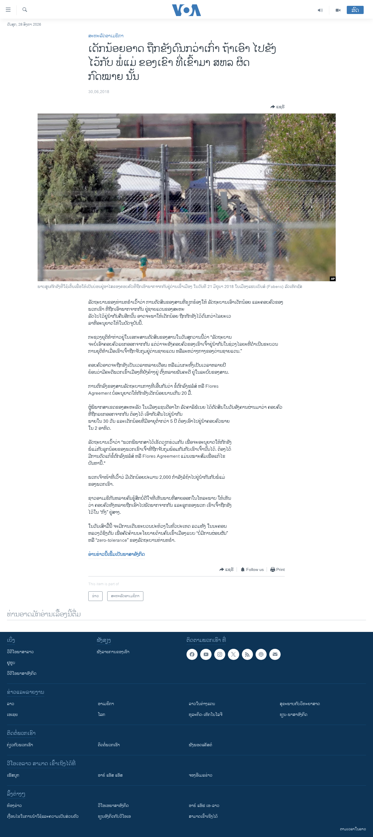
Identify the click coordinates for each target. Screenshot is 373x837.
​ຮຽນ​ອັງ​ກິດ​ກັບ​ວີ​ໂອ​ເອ (114, 816)
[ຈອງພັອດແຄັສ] (274, 654)
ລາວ (10, 704)
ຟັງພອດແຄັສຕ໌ (200, 745)
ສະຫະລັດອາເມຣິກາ (106, 36)
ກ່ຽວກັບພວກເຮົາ (20, 745)
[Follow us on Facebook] (192, 654)
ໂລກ (101, 715)
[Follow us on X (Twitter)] (233, 654)
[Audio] (320, 10)
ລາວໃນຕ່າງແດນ (202, 704)
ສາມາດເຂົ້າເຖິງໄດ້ (203, 816)
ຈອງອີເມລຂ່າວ (200, 775)
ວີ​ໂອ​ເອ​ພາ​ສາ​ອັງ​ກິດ (113, 806)
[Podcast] (261, 654)
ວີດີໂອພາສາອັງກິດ (21, 673)
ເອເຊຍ (12, 715)
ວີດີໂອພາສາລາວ (20, 652)
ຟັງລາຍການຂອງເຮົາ (113, 652)
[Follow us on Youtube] (205, 654)
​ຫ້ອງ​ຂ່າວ (14, 806)
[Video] (338, 10)
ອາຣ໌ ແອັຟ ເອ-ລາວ (204, 806)
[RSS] (247, 654)
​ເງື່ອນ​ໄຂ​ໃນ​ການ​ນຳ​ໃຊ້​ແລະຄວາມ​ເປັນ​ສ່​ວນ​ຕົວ (43, 816)
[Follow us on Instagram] (219, 654)
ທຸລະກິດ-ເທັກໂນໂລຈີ (205, 715)
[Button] (277, 106)
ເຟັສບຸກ (13, 775)
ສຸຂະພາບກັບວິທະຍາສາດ (300, 704)
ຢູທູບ (11, 663)
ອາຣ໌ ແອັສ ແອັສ (110, 775)
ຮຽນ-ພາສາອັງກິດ (293, 715)
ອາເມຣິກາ (106, 704)
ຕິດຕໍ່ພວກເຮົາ (109, 745)
